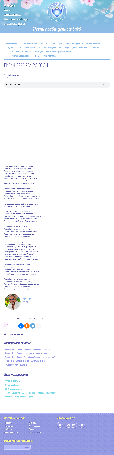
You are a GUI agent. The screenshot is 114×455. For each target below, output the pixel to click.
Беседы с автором (13, 47)
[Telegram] (32, 326)
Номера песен (35, 432)
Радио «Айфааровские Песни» (59, 51)
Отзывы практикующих (32, 51)
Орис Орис (27, 298)
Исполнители (12, 14)
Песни (7, 10)
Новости (8, 422)
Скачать (32, 422)
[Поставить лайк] (5, 325)
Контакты (9, 426)
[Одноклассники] (27, 326)
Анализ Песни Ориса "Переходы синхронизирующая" (27, 353)
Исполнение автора (16, 19)
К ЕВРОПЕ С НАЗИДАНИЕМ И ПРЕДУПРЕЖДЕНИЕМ (25, 361)
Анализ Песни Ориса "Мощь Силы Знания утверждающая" (30, 357)
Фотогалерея (34, 426)
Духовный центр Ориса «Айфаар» (19, 397)
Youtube (71, 425)
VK (60, 425)
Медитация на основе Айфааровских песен (83, 47)
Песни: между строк (74, 43)
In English (9, 429)
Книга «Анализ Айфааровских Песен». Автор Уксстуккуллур (30, 55)
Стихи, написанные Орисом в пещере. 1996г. (42, 47)
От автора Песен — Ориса (52, 43)
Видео (31, 429)
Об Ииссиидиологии (13, 389)
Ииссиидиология (12, 432)
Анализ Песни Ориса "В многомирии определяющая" (27, 349)
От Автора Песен (12, 385)
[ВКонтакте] (21, 326)
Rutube (82, 425)
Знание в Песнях (93, 43)
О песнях (9, 5)
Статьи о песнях (12, 51)
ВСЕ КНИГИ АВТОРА (12, 381)
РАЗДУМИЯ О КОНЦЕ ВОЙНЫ (16, 365)
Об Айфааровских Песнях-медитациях (21, 43)
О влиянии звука (14, 24)
